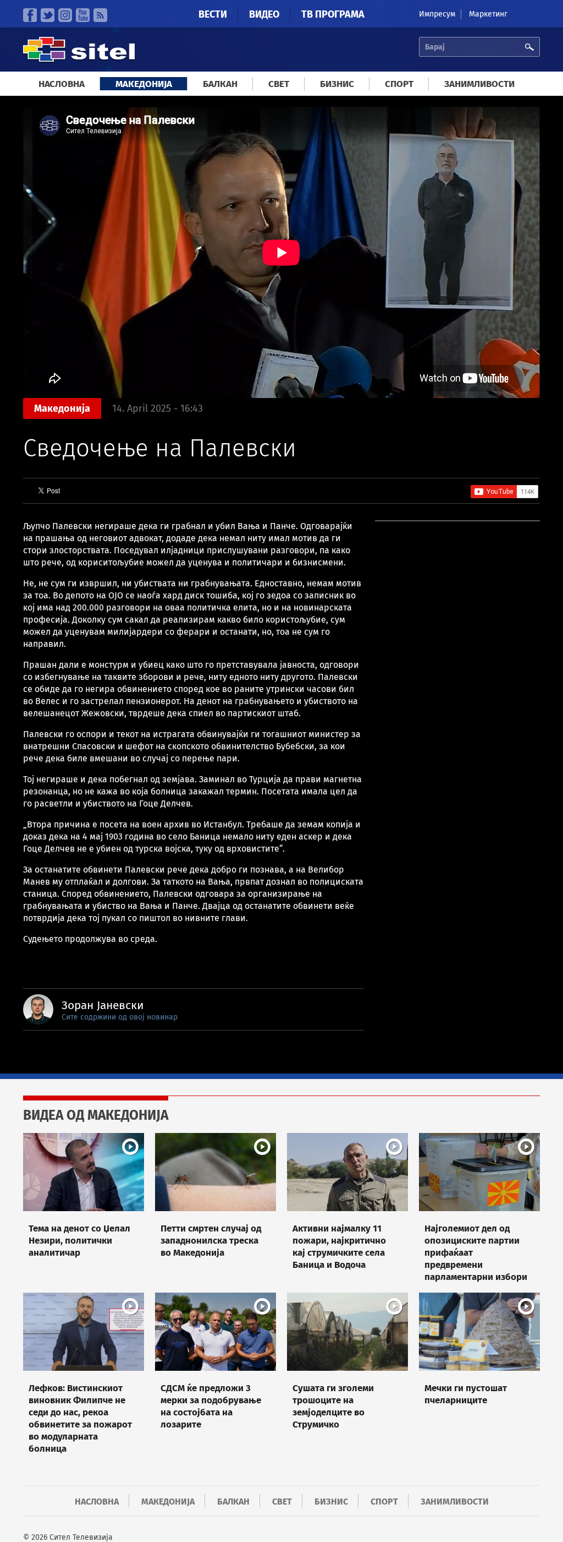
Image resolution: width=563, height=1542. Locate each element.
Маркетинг (488, 14)
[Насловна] (79, 60)
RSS (100, 15)
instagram (65, 15)
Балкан (220, 84)
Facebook (30, 15)
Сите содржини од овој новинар (120, 1017)
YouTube (83, 15)
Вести (212, 14)
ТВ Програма (333, 14)
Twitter (47, 15)
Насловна (61, 84)
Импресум (437, 14)
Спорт (399, 84)
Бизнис (337, 84)
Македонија (143, 84)
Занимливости (479, 84)
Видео (264, 14)
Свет (278, 84)
